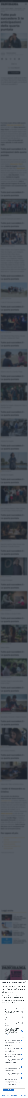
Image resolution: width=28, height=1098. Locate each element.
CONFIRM (8, 1089)
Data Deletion (5, 1095)
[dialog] (14, 1039)
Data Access (14, 1095)
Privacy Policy (22, 1095)
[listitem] (14, 1008)
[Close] (25, 982)
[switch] (22, 1012)
